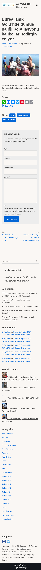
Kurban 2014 (6, 492)
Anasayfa (5, 546)
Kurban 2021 (6, 500)
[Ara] (36, 261)
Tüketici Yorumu (8, 515)
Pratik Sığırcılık (8, 549)
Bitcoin (30, 557)
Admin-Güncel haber (9, 44)
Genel (4, 461)
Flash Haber (6, 457)
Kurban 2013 (6, 488)
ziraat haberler (9, 120)
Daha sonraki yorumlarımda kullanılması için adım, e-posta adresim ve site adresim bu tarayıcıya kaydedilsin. (20, 211)
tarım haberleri (23, 115)
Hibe (3, 469)
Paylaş (7, 105)
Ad (5, 149)
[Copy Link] (31, 102)
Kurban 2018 (6, 496)
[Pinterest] (22, 102)
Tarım (4, 507)
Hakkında (5, 555)
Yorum (7, 177)
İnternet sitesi (9, 168)
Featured (5, 453)
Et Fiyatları (6, 332)
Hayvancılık (6, 465)
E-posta (7, 158)
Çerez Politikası (25, 552)
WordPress (23, 565)
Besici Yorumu (7, 434)
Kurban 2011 (6, 480)
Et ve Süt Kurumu (8, 449)
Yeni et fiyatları (7, 46)
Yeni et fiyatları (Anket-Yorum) (13, 557)
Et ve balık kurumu (9, 445)
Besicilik (5, 437)
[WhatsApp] (4, 102)
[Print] (26, 102)
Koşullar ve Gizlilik (9, 552)
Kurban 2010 (6, 476)
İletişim (4, 560)
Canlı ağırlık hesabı (24, 549)
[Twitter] (17, 102)
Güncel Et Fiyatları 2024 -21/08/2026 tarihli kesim (20, 306)
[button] (36, 5)
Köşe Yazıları (7, 472)
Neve (16, 565)
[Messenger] (13, 102)
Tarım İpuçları (7, 511)
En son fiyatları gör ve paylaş (23, 555)
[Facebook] (8, 102)
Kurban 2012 (6, 484)
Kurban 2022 (6, 504)
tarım (12, 115)
